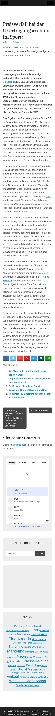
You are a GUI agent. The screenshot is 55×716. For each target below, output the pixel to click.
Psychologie (33, 665)
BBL (48, 196)
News (22, 656)
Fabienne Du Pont (12, 42)
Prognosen (21, 666)
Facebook (44, 630)
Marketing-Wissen (33, 652)
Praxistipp (16, 661)
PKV (46, 657)
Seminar (13, 670)
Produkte (12, 665)
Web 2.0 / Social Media (27, 681)
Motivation (11, 657)
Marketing (16, 651)
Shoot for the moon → (40, 410)
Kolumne (16, 646)
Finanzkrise (39, 634)
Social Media (27, 669)
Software (41, 670)
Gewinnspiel (37, 643)
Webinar (22, 685)
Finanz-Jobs (12, 634)
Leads (44, 647)
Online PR (31, 657)
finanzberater (24, 634)
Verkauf (13, 676)
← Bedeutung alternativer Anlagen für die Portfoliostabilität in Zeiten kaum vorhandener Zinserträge (14, 418)
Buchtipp (19, 626)
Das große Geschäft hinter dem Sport (28, 390)
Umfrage (41, 673)
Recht (44, 665)
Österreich (33, 685)
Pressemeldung (36, 661)
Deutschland (33, 626)
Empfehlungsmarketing (17, 630)
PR (8, 662)
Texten (28, 673)
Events (34, 630)
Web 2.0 (43, 676)
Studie (22, 673)
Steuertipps (14, 673)
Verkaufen (24, 677)
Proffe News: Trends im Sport (24, 386)
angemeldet (19, 445)
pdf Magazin (40, 657)
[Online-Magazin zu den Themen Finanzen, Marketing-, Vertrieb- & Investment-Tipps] (27, 11)
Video (33, 676)
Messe (45, 652)
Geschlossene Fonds (22, 643)
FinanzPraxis (39, 639)
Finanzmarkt (20, 638)
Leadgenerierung (32, 647)
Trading (34, 673)
